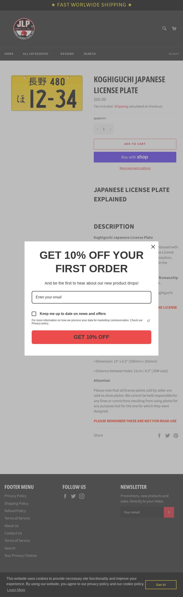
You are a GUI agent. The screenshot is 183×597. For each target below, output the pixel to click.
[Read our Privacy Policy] (148, 320)
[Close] (153, 246)
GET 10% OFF (91, 337)
